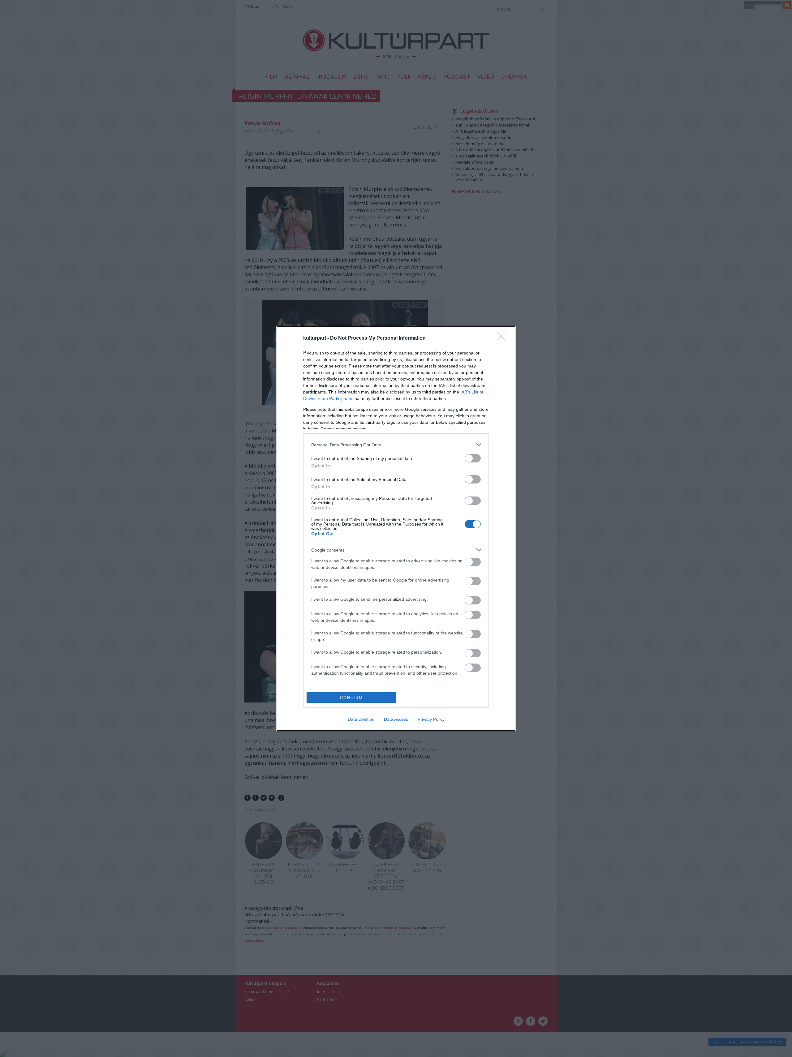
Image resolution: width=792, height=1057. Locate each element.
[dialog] (396, 528)
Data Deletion (361, 719)
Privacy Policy (431, 719)
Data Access (396, 719)
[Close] (503, 338)
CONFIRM (351, 697)
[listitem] (396, 444)
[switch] (473, 458)
